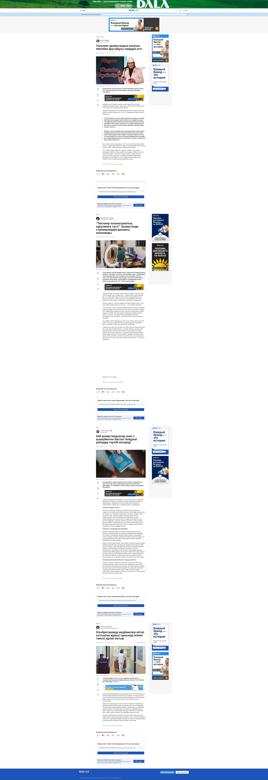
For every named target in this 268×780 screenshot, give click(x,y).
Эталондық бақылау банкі (130, 499)
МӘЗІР (83, 10)
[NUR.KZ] (134, 10)
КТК (119, 281)
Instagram (140, 205)
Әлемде (98, 623)
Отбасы (98, 37)
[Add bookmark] (98, 105)
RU (180, 10)
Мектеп (102, 37)
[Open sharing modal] (98, 100)
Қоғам (97, 214)
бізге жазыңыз (119, 164)
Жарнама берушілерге (182, 772)
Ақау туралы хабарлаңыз (167, 772)
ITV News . (116, 681)
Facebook (123, 112)
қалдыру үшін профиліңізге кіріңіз (128, 191)
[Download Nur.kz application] (134, 4)
